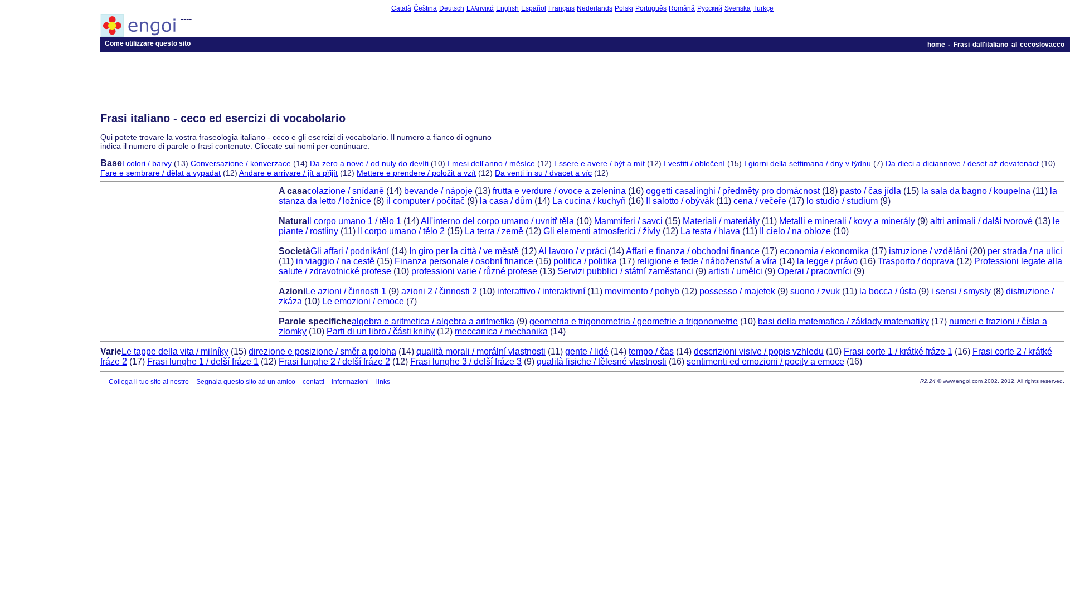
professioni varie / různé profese (474, 271)
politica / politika (585, 261)
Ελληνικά (480, 8)
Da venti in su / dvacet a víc (543, 172)
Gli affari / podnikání (349, 251)
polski (624, 8)
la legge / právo (827, 261)
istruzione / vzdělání (928, 251)
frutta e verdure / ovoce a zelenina (559, 191)
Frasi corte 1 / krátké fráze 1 (898, 351)
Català (401, 8)
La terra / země (494, 231)
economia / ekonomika (824, 251)
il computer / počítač (425, 201)
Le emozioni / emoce (363, 301)
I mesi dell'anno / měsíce (491, 163)
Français (561, 8)
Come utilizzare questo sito (148, 43)
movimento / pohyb (642, 291)
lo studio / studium (842, 201)
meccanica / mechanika (501, 331)
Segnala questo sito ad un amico (245, 382)
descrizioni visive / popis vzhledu (759, 351)
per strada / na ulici (1025, 251)
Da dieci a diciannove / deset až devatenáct (962, 163)
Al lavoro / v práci (572, 251)
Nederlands (594, 8)
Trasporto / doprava (916, 261)
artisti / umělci (735, 271)
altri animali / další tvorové (981, 221)
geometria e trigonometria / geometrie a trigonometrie (633, 321)
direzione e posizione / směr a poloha (322, 351)
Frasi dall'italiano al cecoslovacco (1009, 44)
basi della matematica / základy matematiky (843, 321)
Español (533, 8)
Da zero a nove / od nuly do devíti (369, 163)
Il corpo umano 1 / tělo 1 (354, 221)
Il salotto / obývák (680, 201)
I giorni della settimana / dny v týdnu (807, 163)
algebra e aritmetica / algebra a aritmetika (433, 321)
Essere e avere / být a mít (599, 163)
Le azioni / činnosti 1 (345, 291)
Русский (709, 8)
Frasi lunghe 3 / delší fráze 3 (466, 361)
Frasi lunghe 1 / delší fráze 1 (203, 361)
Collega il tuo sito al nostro (149, 382)
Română (682, 8)
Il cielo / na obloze (795, 231)
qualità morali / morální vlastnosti (481, 351)
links (383, 382)
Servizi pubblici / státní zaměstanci (625, 271)
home (936, 44)
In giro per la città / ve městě (464, 251)
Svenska (737, 8)
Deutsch (451, 8)
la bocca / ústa (887, 291)
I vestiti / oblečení (694, 163)
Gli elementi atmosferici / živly (601, 231)
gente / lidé (587, 351)
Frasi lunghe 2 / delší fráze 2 (334, 361)
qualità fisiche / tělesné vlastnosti (602, 361)
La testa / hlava (710, 231)
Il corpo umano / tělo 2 (401, 231)
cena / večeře (759, 201)
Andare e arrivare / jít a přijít (288, 172)
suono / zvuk (815, 291)
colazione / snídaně (345, 191)
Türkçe (763, 8)
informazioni (350, 382)
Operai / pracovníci (814, 271)
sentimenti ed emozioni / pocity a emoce (765, 361)
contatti (313, 382)
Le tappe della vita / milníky (174, 351)
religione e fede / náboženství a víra (707, 261)
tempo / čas (651, 351)
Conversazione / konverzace (241, 163)
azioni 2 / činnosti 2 (439, 291)
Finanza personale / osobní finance (464, 261)
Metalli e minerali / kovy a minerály (847, 221)
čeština (425, 8)
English (507, 8)
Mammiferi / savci (628, 221)
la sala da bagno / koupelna (975, 191)
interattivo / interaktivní (541, 291)
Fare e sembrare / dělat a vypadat (160, 172)
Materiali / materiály (721, 221)
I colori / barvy (147, 163)
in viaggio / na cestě (335, 261)
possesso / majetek (737, 291)
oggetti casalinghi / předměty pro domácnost (733, 191)
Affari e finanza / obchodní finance (693, 251)
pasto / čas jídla (870, 191)
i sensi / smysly (961, 291)
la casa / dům (506, 201)
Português (651, 8)
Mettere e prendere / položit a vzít (416, 172)
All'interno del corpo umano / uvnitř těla (497, 221)
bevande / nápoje (438, 191)
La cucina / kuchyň (589, 201)
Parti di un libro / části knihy (381, 331)
